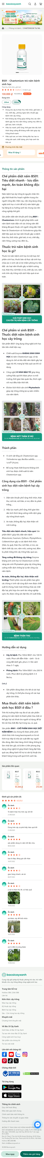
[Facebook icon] (4, 1054)
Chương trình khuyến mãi (11, 1020)
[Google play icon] (12, 1087)
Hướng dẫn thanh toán (10, 1121)
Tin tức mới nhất (8, 1044)
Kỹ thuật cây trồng (9, 1006)
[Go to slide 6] (25, 72)
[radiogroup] (22, 102)
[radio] (6, 102)
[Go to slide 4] (22, 72)
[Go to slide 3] (21, 72)
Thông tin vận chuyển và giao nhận (15, 1117)
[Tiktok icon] (10, 1060)
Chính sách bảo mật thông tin (13, 1114)
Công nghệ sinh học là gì (11, 1037)
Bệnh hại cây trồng (9, 1010)
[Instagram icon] (24, 1054)
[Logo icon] (13, 4)
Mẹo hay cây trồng (9, 1003)
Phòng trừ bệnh (15, 28)
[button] (14, 898)
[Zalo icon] (18, 1054)
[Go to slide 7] (26, 72)
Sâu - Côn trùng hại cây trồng (13, 1013)
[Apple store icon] (12, 1095)
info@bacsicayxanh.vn (13, 1143)
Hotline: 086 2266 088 (10, 992)
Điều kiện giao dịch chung (11, 1111)
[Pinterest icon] (4, 1060)
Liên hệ (4, 995)
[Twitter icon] (16, 1060)
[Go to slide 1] (17, 72)
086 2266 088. (11, 1141)
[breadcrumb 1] (3, 28)
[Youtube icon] (11, 1054)
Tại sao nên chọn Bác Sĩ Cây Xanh (14, 1033)
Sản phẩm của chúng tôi (11, 1040)
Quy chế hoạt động (9, 1107)
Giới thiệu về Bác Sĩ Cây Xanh (13, 1030)
